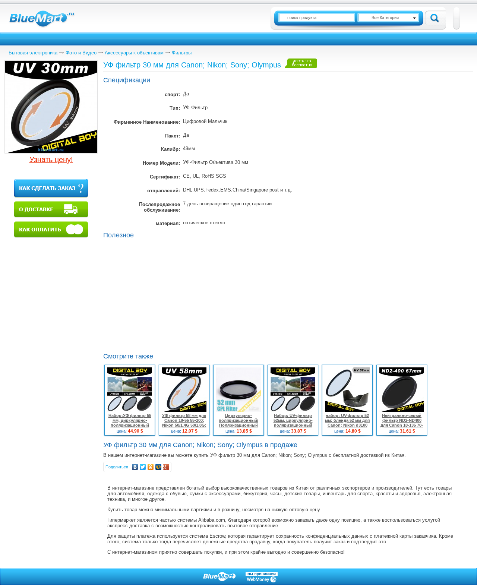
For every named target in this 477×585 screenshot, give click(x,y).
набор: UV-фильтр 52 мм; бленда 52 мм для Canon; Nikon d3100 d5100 (347, 422)
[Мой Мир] (158, 467)
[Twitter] (143, 467)
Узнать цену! (51, 159)
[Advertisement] (165, 295)
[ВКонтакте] (135, 467)
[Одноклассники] (151, 467)
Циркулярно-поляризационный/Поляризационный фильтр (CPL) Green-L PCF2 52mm (238, 425)
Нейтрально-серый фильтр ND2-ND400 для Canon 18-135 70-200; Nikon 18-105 (401, 422)
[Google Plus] (166, 467)
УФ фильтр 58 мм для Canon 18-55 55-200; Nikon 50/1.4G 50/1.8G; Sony (184, 422)
